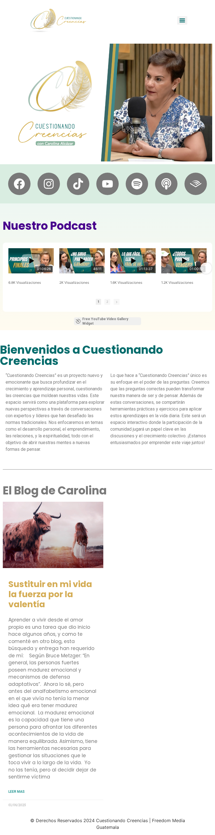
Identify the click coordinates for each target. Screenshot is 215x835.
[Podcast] (166, 184)
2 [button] (107, 302)
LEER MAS (16, 792)
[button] (9, 268)
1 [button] (98, 302)
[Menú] (182, 20)
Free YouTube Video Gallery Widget (105, 321)
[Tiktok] (78, 184)
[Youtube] (107, 184)
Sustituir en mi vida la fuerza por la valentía (50, 594)
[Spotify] (137, 184)
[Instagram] (49, 184)
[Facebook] (19, 184)
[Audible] (195, 184)
